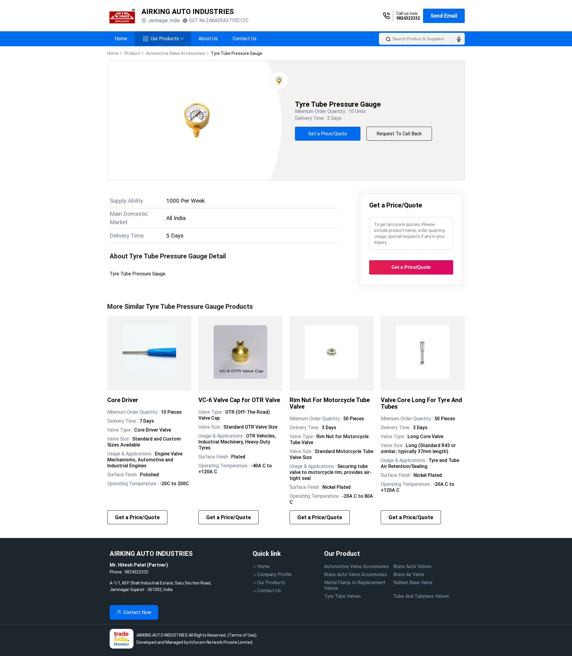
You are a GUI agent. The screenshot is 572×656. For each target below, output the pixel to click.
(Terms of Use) (242, 635)
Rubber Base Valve (413, 582)
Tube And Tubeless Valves (421, 596)
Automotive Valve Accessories (356, 566)
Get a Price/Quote (327, 134)
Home (121, 38)
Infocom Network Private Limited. (221, 642)
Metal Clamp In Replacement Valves (355, 585)
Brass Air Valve (408, 574)
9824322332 (408, 18)
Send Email (443, 16)
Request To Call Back (399, 134)
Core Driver (122, 400)
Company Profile (274, 574)
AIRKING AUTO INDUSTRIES (188, 11)
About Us (208, 38)
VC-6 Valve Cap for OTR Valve (239, 400)
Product (132, 53)
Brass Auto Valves (412, 566)
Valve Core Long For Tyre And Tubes (421, 403)
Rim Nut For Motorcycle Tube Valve (330, 403)
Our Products (167, 38)
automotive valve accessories (175, 53)
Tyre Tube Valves (342, 596)
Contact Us (245, 38)
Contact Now (137, 612)
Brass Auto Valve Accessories (355, 574)
